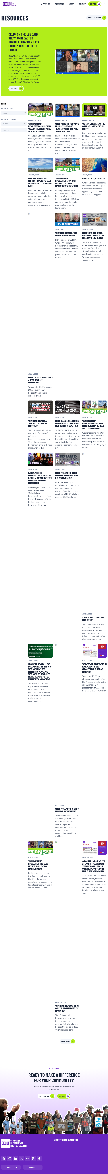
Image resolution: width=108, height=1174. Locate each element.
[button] (14, 113)
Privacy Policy (11, 1167)
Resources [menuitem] (59, 4)
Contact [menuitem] (82, 4)
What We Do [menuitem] (45, 4)
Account (32, 1167)
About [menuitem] (71, 4)
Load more (65, 1041)
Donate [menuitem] (93, 4)
